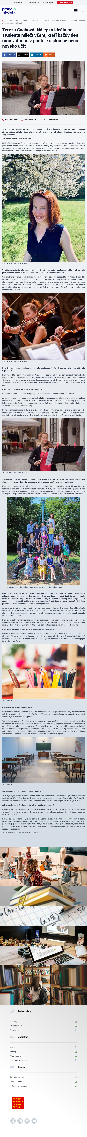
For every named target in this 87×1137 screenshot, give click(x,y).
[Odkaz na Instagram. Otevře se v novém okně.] (20, 1121)
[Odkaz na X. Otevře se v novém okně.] (27, 1121)
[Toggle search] (82, 11)
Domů (4, 21)
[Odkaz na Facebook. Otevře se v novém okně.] (13, 1121)
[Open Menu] (75, 10)
